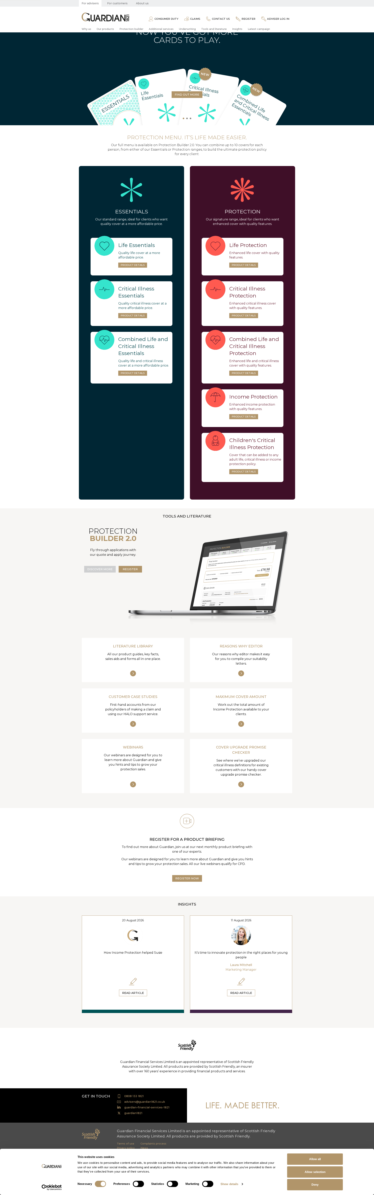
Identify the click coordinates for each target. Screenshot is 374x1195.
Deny (314, 1184)
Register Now (187, 878)
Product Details (133, 265)
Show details (229, 1184)
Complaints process (153, 1143)
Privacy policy (126, 1147)
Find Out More (187, 94)
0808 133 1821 (134, 1096)
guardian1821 (133, 1113)
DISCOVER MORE (100, 569)
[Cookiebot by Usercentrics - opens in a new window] (52, 1187)
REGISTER (130, 569)
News (144, 1147)
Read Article (133, 993)
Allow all (315, 1159)
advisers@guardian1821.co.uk (144, 1102)
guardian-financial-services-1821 (146, 1107)
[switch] (138, 1184)
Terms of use (125, 1143)
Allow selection (315, 1172)
